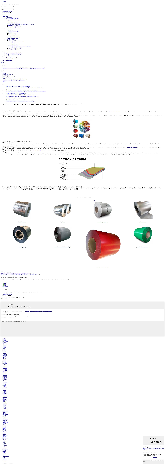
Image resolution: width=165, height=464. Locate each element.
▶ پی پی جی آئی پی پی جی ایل (13, 19)
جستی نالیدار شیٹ (13, 35)
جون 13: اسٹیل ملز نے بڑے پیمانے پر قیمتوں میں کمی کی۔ (20, 101)
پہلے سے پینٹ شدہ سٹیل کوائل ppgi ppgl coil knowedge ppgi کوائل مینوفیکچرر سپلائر (24, 68)
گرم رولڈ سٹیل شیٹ (13, 38)
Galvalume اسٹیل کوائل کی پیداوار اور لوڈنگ (14, 78)
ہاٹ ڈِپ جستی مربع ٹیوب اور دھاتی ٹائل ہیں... (17, 97)
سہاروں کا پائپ (15, 43)
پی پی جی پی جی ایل (114, 111)
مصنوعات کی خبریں (10, 55)
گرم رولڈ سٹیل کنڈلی (13, 27)
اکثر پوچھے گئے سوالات (11, 57)
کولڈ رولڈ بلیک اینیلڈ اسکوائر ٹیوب (21, 46)
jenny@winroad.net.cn (7, 294)
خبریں (4, 51)
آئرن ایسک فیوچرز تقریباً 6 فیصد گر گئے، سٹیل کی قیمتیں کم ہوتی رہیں (19, 274)
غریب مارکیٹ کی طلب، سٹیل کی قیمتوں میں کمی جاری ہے (20, 94)
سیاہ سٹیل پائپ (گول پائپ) (15, 48)
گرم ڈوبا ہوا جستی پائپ (17, 41)
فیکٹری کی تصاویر (8, 77)
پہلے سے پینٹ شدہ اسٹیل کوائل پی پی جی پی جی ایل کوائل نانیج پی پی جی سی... (26, 91)
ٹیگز (4, 73)
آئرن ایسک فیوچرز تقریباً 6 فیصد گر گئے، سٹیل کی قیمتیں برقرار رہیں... (25, 87)
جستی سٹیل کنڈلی (12, 21)
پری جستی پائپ (14, 42)
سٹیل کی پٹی (9, 28)
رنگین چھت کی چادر (13, 34)
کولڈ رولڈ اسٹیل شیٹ (13, 36)
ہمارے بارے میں (7, 56)
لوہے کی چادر (9, 32)
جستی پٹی (10, 29)
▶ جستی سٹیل (9, 17)
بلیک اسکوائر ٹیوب (13, 45)
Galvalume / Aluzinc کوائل (14, 23)
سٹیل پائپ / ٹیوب (10, 39)
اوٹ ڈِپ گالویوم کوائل (39, 150)
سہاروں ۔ (8, 50)
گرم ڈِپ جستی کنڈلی (132, 147)
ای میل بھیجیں (4, 299)
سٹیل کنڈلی (9, 20)
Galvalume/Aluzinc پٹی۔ (13, 31)
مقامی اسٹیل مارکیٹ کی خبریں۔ (14, 53)
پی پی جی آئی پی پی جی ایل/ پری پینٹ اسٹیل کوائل (21, 24)
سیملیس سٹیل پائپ (13, 49)
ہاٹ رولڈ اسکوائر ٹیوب (17, 47)
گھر (4, 14)
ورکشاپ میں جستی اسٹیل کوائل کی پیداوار (14, 80)
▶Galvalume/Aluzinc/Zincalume (12, 18)
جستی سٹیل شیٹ (12, 33)
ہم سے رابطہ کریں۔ (8, 60)
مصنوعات (5, 16)
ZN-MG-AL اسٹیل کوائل (14, 25)
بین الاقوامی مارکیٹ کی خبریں (14, 54)
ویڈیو (7, 58)
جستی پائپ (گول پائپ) (13, 40)
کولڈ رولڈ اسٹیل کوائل (14, 26)
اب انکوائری (4, 280)
